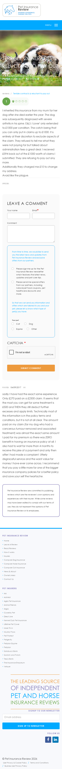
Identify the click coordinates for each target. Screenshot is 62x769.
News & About (10, 571)
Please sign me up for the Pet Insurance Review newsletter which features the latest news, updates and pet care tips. (31, 273)
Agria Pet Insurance (12, 601)
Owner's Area (9, 575)
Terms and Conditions (39, 763)
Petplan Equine (10, 643)
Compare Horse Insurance (15, 564)
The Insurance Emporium (14, 663)
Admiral (7, 597)
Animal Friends (10, 605)
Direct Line (8, 616)
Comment (12, 223)
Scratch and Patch (12, 655)
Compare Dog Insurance (14, 560)
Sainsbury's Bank (11, 651)
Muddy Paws (9, 632)
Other (34, 329)
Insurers (7, 556)
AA (5, 593)
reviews (5, 93)
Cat (18, 324)
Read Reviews (10, 548)
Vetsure (7, 666)
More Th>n (8, 628)
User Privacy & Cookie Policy (15, 763)
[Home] (21, 10)
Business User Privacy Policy (16, 766)
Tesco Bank (9, 659)
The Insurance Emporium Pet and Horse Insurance (29, 76)
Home (6, 541)
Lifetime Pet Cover (11, 624)
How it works (9, 552)
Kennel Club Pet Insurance (15, 620)
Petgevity (8, 640)
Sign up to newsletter (31, 726)
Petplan (7, 647)
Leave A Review (10, 544)
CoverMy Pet (9, 613)
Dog (31, 324)
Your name (12, 210)
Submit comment (31, 368)
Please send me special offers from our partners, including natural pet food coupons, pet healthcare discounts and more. (30, 288)
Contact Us (9, 579)
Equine (19, 329)
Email (34, 210)
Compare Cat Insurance (14, 568)
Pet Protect (9, 636)
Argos (6, 609)
